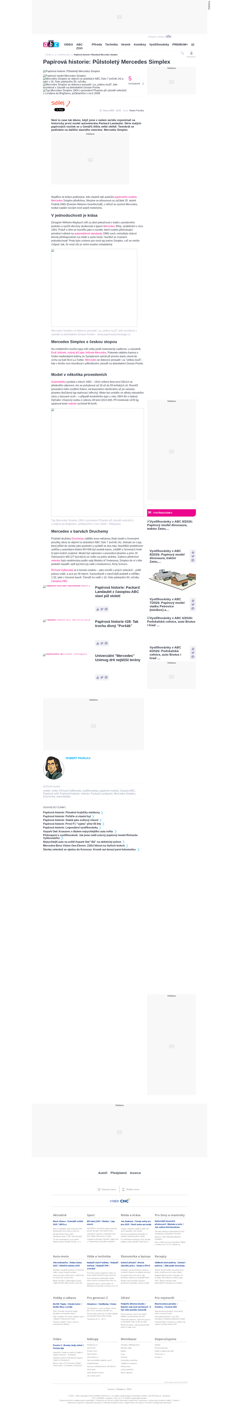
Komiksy (140, 44)
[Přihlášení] (191, 53)
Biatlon (105, 1221)
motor (55, 790)
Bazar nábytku (126, 1373)
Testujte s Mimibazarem (130, 1345)
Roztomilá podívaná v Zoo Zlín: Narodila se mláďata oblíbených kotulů (170, 1318)
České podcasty (161, 1348)
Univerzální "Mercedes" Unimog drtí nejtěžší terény (117, 658)
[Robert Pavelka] (53, 779)
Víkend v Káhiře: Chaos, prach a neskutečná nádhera (66, 1323)
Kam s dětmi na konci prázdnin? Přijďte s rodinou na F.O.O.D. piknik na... (170, 1243)
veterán (72, 403)
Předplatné (119, 1173)
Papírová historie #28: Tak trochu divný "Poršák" (116, 624)
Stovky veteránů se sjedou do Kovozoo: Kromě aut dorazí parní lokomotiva (89, 849)
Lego (123, 1354)
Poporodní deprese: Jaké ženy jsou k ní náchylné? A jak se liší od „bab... (135, 1321)
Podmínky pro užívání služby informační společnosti (116, 1400)
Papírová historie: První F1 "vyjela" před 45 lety (72, 823)
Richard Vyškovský (62, 570)
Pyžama (124, 1357)
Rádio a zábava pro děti (164, 1351)
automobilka (63, 796)
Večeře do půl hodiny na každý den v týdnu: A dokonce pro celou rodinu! (169, 1271)
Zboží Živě (91, 1348)
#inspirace (92, 1304)
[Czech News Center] (125, 1201)
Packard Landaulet (102, 793)
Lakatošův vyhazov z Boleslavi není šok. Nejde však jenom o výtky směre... (101, 1235)
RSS (129, 1389)
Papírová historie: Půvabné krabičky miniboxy (71, 812)
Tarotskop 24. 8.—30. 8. (96, 1319)
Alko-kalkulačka (60, 1263)
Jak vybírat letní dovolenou (167, 1227)
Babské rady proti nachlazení (134, 1307)
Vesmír (126, 44)
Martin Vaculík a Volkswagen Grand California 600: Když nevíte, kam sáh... (68, 1282)
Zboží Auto (91, 1370)
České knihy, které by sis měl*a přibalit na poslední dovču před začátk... (102, 1315)
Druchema (78, 538)
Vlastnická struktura (93, 1403)
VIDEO (68, 44)
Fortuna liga (58, 1348)
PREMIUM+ (180, 44)
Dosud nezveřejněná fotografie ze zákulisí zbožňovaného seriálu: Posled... (134, 1235)
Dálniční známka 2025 (70, 1266)
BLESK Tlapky (60, 1304)
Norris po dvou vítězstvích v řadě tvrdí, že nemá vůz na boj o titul (68, 1276)
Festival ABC (171, 1307)
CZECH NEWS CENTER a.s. (100, 1396)
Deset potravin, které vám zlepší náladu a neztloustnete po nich (133, 1315)
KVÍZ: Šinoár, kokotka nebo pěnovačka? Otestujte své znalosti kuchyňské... (168, 1282)
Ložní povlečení (127, 1370)
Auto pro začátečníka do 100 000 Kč (101, 1366)
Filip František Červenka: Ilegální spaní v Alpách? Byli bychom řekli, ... (68, 1318)
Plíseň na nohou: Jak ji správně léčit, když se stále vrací (135, 1326)
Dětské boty (125, 1366)
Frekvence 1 (160, 1354)
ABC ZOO (79, 46)
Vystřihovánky (159, 44)
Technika (111, 44)
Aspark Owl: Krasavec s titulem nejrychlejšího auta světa (78, 831)
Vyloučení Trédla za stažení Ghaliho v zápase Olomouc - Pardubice (68, 1353)
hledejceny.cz (92, 1345)
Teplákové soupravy (129, 1363)
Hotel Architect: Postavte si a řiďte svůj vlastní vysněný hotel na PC (170, 1323)
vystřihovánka (90, 790)
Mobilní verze (132, 1189)
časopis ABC (127, 790)
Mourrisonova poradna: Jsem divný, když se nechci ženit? (169, 1312)
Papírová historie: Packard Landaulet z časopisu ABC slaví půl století (117, 591)
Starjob (157, 1345)
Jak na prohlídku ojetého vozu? (99, 1360)
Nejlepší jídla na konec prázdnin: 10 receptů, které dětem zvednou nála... (169, 1276)
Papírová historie (70, 793)
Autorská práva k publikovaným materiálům (77, 1400)
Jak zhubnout (127, 1221)
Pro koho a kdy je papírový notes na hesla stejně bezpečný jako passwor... (102, 1274)
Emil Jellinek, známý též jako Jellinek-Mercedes (78, 352)
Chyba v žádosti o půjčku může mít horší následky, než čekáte (135, 1230)
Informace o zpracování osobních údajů (155, 1400)
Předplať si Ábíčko (156, 37)
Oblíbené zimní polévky (166, 1263)
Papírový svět (51, 793)
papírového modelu (125, 197)
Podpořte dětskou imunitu (133, 1304)
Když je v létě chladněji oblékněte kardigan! (168, 1238)
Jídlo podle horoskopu (174, 1266)
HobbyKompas (93, 1363)
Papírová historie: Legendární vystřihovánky (70, 827)
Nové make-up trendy (141, 1224)
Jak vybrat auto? (93, 1376)
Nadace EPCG (143, 1266)
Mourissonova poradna (166, 1304)
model (46, 790)
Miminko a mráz (175, 1224)
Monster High (126, 1348)
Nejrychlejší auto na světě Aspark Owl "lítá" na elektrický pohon (82, 841)
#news (113, 1304)
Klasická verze (108, 1189)
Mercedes (57, 200)
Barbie (123, 1351)
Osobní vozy (92, 1351)
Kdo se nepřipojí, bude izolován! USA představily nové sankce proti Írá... (67, 1230)
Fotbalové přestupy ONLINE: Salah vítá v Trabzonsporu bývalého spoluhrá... (102, 1240)
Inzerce (135, 1173)
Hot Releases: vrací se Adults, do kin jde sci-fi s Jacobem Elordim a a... (101, 1309)
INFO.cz (63, 1224)
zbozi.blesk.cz (92, 1357)
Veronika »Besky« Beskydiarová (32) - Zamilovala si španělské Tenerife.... (170, 1232)
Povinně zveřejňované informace (158, 1403)
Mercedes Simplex (124, 793)
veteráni (55, 560)
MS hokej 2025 (94, 1221)
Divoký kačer (74, 1304)
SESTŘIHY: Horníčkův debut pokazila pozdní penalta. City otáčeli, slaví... (102, 1230)
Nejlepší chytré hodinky (98, 1263)
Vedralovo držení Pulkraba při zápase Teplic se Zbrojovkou (68, 1359)
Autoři (102, 1173)
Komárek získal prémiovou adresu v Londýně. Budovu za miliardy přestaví (136, 1271)
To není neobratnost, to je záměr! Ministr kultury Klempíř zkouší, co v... (67, 1240)
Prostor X (57, 1345)
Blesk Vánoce (59, 1221)
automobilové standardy (88, 233)
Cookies (175, 1400)
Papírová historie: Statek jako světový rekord (70, 820)
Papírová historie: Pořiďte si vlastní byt (67, 816)
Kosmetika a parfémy (129, 1360)
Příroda (97, 44)
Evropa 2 (158, 1357)
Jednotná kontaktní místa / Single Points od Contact (123, 1403)
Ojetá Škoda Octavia (95, 1373)
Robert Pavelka (136, 110)
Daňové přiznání (128, 1263)
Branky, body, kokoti (73, 1345)
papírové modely (109, 790)
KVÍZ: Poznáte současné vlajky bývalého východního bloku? (65, 1312)
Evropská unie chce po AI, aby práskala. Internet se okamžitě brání (135, 1276)
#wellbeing (104, 1304)
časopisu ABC (59, 581)
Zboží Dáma (92, 1354)
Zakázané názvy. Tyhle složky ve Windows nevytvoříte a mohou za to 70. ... (102, 1285)
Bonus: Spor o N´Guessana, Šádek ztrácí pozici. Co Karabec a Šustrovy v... (67, 1364)
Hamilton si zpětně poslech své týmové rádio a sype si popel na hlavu (68, 1271)
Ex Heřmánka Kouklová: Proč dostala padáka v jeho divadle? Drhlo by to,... (135, 1240)
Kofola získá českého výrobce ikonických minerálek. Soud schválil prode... (135, 1282)
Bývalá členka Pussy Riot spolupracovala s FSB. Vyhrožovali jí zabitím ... (67, 1235)
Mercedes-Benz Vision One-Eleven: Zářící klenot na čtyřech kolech (84, 845)
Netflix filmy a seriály (63, 1307)
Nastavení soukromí (76, 1403)
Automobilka (58, 381)
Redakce (121, 1389)
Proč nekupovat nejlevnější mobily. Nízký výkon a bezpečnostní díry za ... (102, 1279)
